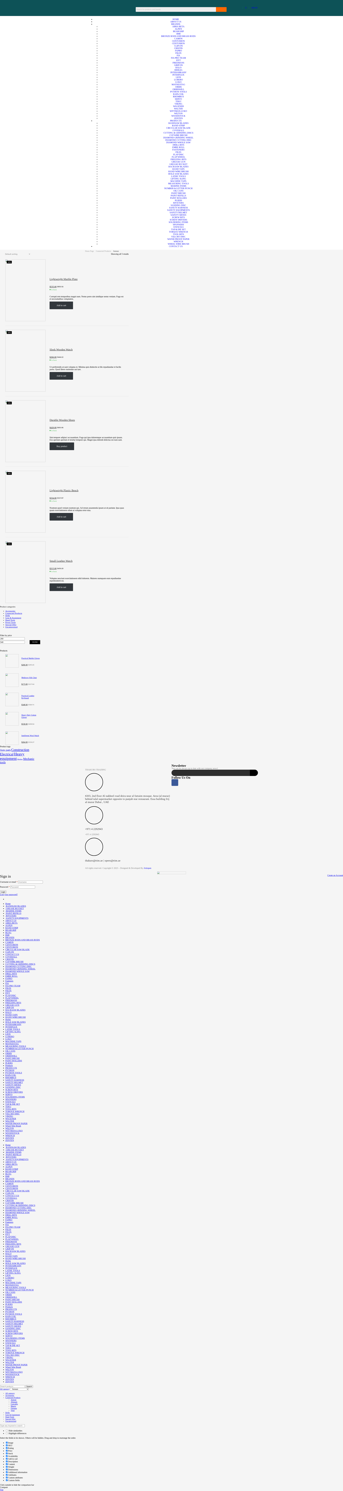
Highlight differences (17, 1433)
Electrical (7, 754)
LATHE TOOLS (12, 1029)
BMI (7, 935)
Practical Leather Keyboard (27, 697)
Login (3, 892)
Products (9, 1065)
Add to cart (61, 305)
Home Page (89, 251)
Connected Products (103, 251)
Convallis (14, 1404)
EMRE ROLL (11, 976)
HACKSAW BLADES (15, 1010)
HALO (8, 1012)
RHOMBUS (10, 1077)
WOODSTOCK (12, 1133)
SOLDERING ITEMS (15, 1097)
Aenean (13, 1400)
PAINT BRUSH (12, 1058)
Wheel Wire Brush (13, 1126)
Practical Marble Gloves (30, 658)
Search (29, 1387)
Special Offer (10, 625)
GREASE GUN (12, 1005)
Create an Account (335, 875)
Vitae (13, 1411)
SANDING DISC (13, 1087)
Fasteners (9, 981)
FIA (7, 983)
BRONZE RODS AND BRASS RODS (22, 940)
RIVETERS (10, 916)
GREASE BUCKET (14, 908)
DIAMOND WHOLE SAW (17, 971)
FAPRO (8, 978)
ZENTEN (9, 1138)
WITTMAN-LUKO (14, 1131)
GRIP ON (9, 1007)
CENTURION (11, 945)
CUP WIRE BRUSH (14, 961)
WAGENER (10, 1119)
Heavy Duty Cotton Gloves (28, 716)
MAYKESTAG (12, 1044)
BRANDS (9, 937)
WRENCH (10, 1135)
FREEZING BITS (13, 1003)
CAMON (9, 942)
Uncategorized (11, 627)
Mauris (13, 1406)
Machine (20, 759)
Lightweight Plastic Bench (64, 490)
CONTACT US (12, 954)
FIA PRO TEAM (12, 986)
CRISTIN (9, 959)
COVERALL (11, 957)
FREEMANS (11, 1000)
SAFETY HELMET (14, 1082)
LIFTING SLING (13, 1032)
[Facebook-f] (175, 782)
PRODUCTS (11, 1068)
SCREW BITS (11, 1090)
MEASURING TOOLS (15, 1046)
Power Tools (10, 622)
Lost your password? (9, 894)
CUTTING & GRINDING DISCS (20, 964)
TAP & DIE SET (12, 1104)
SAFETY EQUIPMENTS (16, 918)
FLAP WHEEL (12, 998)
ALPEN (8, 925)
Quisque (14, 1408)
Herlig (8, 1019)
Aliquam (14, 1402)
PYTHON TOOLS (13, 1073)
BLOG (8, 933)
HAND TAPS (11, 1015)
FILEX (8, 990)
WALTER (9, 1121)
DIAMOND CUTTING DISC (18, 966)
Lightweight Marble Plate (64, 279)
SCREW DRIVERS (14, 1092)
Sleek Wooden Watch (61, 349)
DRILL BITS (11, 974)
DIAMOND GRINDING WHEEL (20, 969)
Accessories (10, 611)
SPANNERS (10, 1099)
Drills (7, 616)
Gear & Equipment (13, 618)
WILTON (9, 1128)
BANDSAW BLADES (15, 906)
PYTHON (9, 1070)
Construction (20, 750)
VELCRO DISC (12, 1114)
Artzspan (147, 868)
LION (8, 1034)
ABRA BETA (11, 923)
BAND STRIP (11, 928)
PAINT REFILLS (13, 913)
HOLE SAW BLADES (15, 1022)
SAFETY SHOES (13, 1085)
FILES (8, 988)
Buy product (62, 446)
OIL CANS (10, 1051)
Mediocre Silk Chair (29, 678)
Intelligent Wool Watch (30, 736)
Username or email (9, 882)
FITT (7, 993)
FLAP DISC (10, 995)
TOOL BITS (10, 1109)
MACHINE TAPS (13, 1041)
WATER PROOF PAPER (16, 1123)
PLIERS (9, 1063)
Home (8, 904)
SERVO (8, 1094)
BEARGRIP (10, 930)
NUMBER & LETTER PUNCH (19, 1048)
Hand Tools (10, 620)
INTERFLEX (11, 1027)
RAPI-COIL (10, 1075)
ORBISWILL (11, 1056)
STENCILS (10, 1102)
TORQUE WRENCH (14, 1111)
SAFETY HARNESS (14, 1080)
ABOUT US (10, 920)
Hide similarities (15, 1431)
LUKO (8, 1039)
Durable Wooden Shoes (62, 419)
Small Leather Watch (61, 560)
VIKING (9, 1116)
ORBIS (8, 1053)
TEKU (8, 1106)
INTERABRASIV (13, 1024)
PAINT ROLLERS (13, 1061)
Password (5, 887)
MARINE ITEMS (13, 911)
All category (10, 1393)
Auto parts (5, 750)
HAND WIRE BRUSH (15, 1017)
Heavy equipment (12, 756)
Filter (35, 642)
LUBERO (9, 1036)
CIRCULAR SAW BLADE (17, 949)
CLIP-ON (9, 952)
